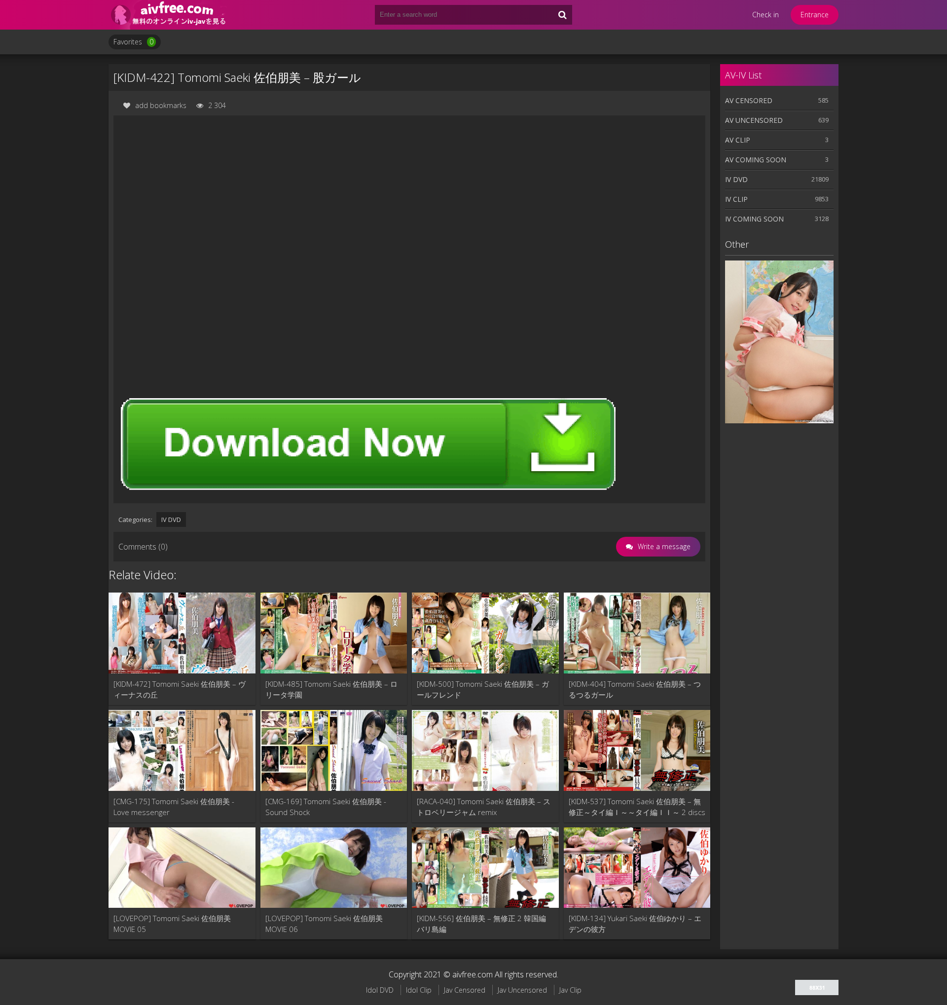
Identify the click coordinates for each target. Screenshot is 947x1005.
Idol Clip (419, 990)
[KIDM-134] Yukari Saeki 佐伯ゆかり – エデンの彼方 (635, 923)
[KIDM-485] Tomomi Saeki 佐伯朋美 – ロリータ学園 (331, 689)
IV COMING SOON (754, 218)
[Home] (168, 15)
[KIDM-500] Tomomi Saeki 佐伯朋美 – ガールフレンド (483, 689)
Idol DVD (380, 990)
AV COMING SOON (755, 159)
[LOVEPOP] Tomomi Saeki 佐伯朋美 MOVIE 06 (324, 923)
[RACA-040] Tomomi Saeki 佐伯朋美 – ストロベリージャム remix (483, 806)
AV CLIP (737, 140)
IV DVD (171, 519)
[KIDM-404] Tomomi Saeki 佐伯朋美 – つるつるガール (635, 689)
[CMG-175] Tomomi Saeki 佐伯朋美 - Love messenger (173, 806)
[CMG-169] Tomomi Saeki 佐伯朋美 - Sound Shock (325, 806)
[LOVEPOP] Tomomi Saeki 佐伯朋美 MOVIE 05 (172, 923)
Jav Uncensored (522, 990)
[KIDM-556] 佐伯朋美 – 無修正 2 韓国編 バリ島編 (481, 923)
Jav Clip (570, 990)
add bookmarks (160, 105)
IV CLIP (736, 199)
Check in (765, 14)
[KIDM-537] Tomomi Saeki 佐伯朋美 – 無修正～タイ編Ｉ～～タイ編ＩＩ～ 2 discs (637, 806)
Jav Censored (464, 990)
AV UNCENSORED (754, 120)
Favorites (133, 41)
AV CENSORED (748, 100)
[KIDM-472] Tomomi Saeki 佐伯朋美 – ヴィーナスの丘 (179, 689)
